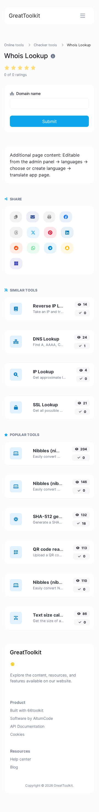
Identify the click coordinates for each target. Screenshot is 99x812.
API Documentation (27, 726)
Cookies (17, 734)
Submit (49, 121)
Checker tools (45, 45)
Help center (20, 759)
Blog (14, 767)
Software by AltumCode (31, 718)
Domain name (28, 93)
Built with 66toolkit (26, 710)
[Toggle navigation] (82, 15)
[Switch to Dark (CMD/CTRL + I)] (12, 664)
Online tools (14, 45)
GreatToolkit (24, 15)
